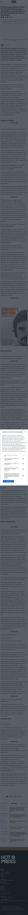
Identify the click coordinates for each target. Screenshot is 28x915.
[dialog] (14, 457)
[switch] (23, 459)
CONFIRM (8, 481)
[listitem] (14, 456)
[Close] (25, 432)
